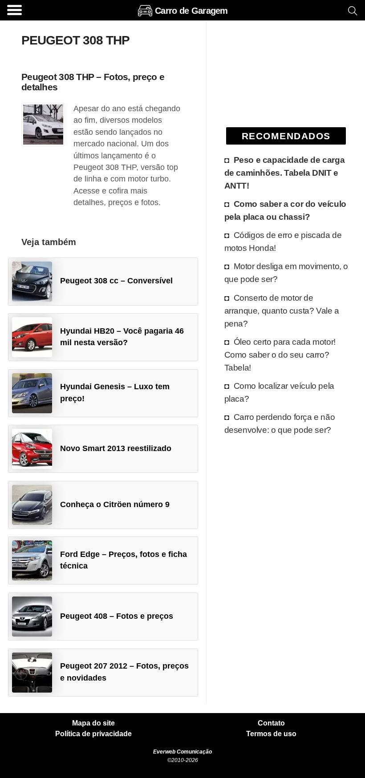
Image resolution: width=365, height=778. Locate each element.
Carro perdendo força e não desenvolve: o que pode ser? (279, 423)
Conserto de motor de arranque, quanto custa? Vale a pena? (281, 310)
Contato (271, 723)
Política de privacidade (93, 734)
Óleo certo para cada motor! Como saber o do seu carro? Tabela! (280, 354)
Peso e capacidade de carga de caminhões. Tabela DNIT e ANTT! (284, 172)
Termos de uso (271, 734)
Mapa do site (93, 723)
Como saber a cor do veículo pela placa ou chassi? (285, 210)
